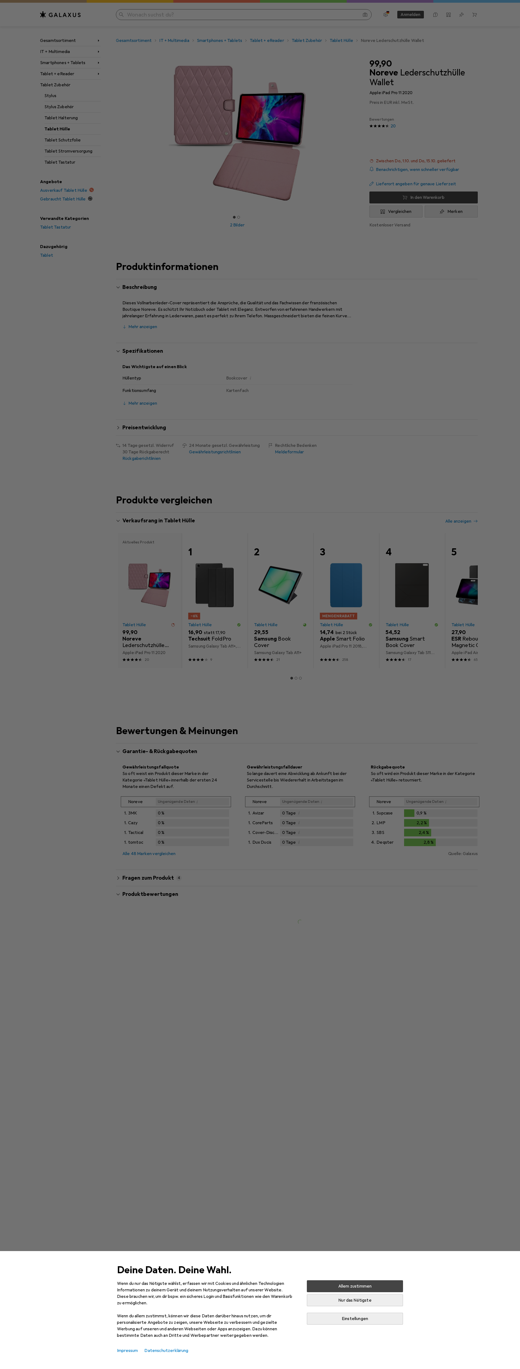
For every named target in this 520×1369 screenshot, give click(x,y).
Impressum (127, 1350)
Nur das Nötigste (355, 1300)
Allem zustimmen (355, 1286)
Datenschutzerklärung (166, 1350)
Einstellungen (355, 1318)
